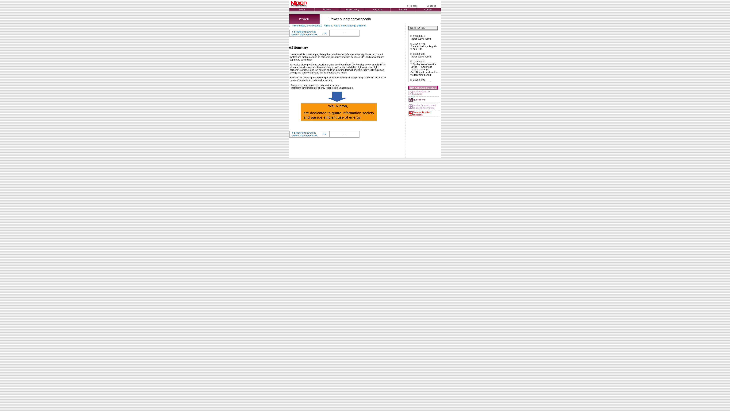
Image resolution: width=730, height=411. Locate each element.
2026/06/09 (419, 54)
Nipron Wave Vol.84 (420, 38)
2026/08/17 (419, 36)
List (324, 33)
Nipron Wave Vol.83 (420, 56)
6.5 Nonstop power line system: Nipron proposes (304, 33)
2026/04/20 (419, 61)
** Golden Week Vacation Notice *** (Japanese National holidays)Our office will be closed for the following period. (424, 69)
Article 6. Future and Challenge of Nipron (345, 25)
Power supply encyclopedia (306, 25)
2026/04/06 (419, 80)
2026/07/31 (419, 43)
